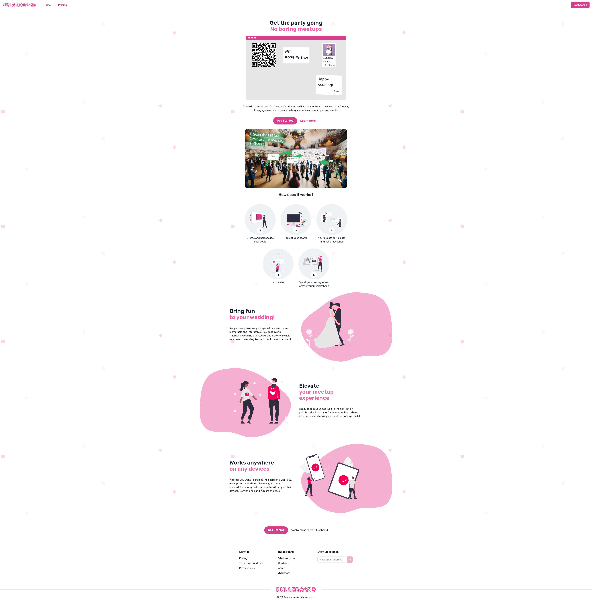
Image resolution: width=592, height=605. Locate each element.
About (281, 568)
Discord (285, 573)
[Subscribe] (350, 559)
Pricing (62, 5)
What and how (286, 558)
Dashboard (580, 5)
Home (47, 5)
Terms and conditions (251, 563)
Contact (283, 563)
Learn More (308, 120)
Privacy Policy (247, 568)
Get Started (285, 120)
